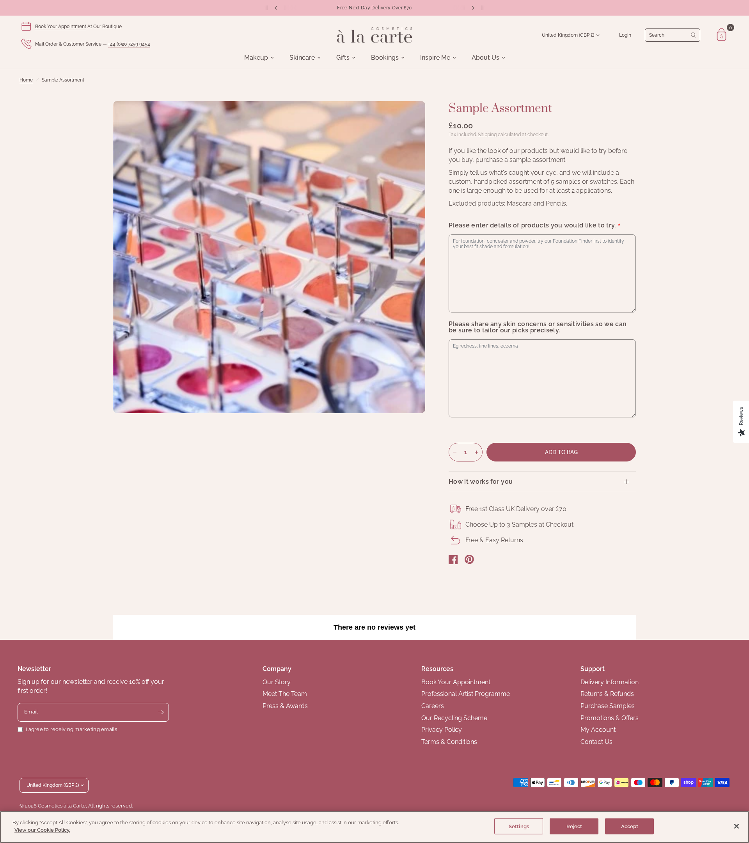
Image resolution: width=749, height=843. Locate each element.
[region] (374, 827)
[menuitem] (259, 58)
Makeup (256, 58)
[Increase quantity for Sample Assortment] (476, 452)
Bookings (385, 58)
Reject (574, 826)
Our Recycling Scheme (454, 718)
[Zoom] (408, 117)
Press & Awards (285, 706)
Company (277, 669)
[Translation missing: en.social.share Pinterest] (469, 559)
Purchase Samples (607, 706)
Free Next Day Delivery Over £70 (374, 8)
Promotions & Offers (609, 718)
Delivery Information (609, 682)
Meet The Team (285, 693)
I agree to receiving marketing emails (71, 729)
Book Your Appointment (60, 26)
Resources (437, 669)
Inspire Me (435, 58)
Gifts (343, 58)
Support (592, 669)
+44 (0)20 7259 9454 (129, 44)
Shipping (487, 134)
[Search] (672, 35)
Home (26, 80)
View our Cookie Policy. (42, 830)
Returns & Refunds (607, 693)
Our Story (277, 682)
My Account (598, 729)
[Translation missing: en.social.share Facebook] (453, 559)
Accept (630, 826)
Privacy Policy (441, 729)
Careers (432, 706)
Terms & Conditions (449, 741)
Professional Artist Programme (465, 693)
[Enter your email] (161, 712)
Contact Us (596, 741)
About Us (485, 58)
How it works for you (481, 481)
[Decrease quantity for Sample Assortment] (455, 452)
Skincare (302, 58)
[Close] (736, 826)
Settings (519, 826)
